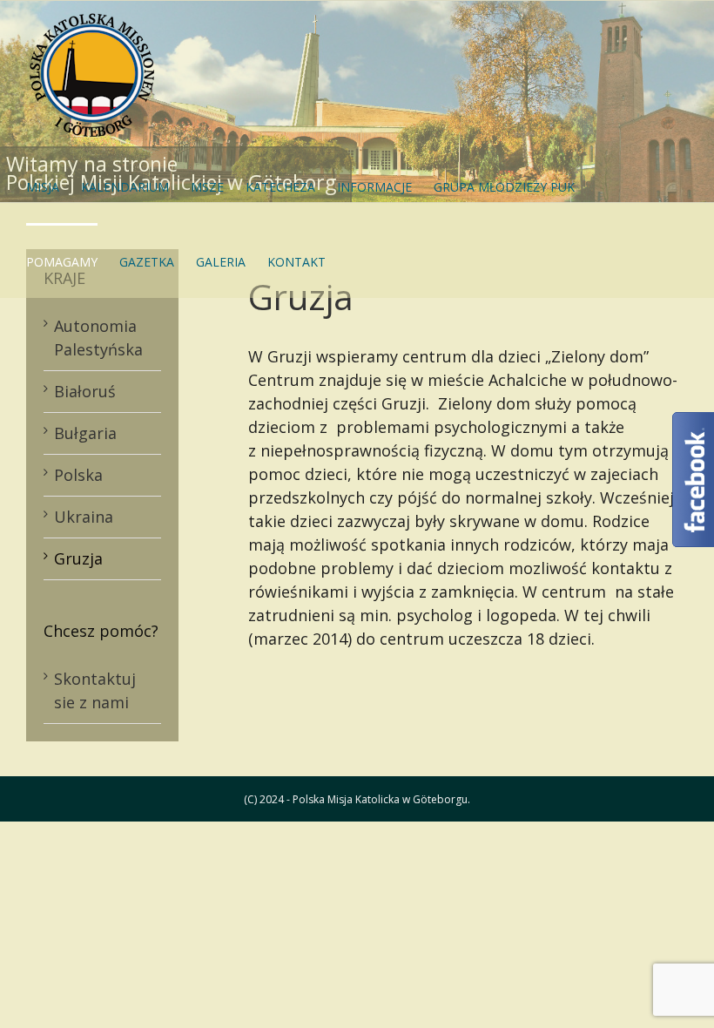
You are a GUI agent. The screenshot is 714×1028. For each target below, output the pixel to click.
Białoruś (85, 391)
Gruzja (78, 558)
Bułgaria (85, 433)
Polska (78, 474)
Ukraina (83, 516)
